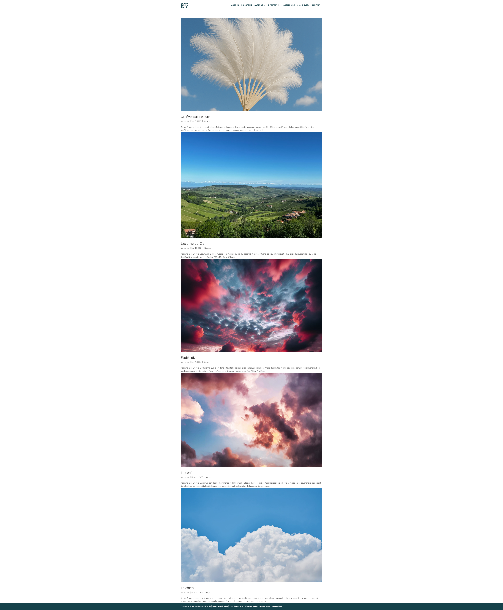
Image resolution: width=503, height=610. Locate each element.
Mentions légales (220, 606)
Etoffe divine (190, 357)
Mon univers (303, 5)
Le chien (187, 587)
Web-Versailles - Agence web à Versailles (263, 606)
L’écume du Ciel (193, 243)
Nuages (206, 121)
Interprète (273, 5)
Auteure (259, 5)
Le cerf (186, 472)
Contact (316, 5)
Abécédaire (289, 5)
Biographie (246, 5)
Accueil (235, 5)
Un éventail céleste (195, 116)
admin (186, 121)
